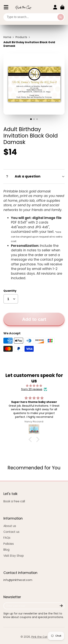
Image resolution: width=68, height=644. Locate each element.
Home (7, 37)
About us (9, 526)
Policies (8, 544)
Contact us (11, 532)
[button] (31, 439)
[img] (34, 386)
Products (21, 37)
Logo (23, 7)
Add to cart (34, 319)
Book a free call (14, 501)
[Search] (60, 17)
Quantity (9, 291)
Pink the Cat (39, 637)
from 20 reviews (31, 389)
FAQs (6, 538)
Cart (62, 7)
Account (55, 7)
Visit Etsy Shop (13, 556)
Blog (6, 550)
